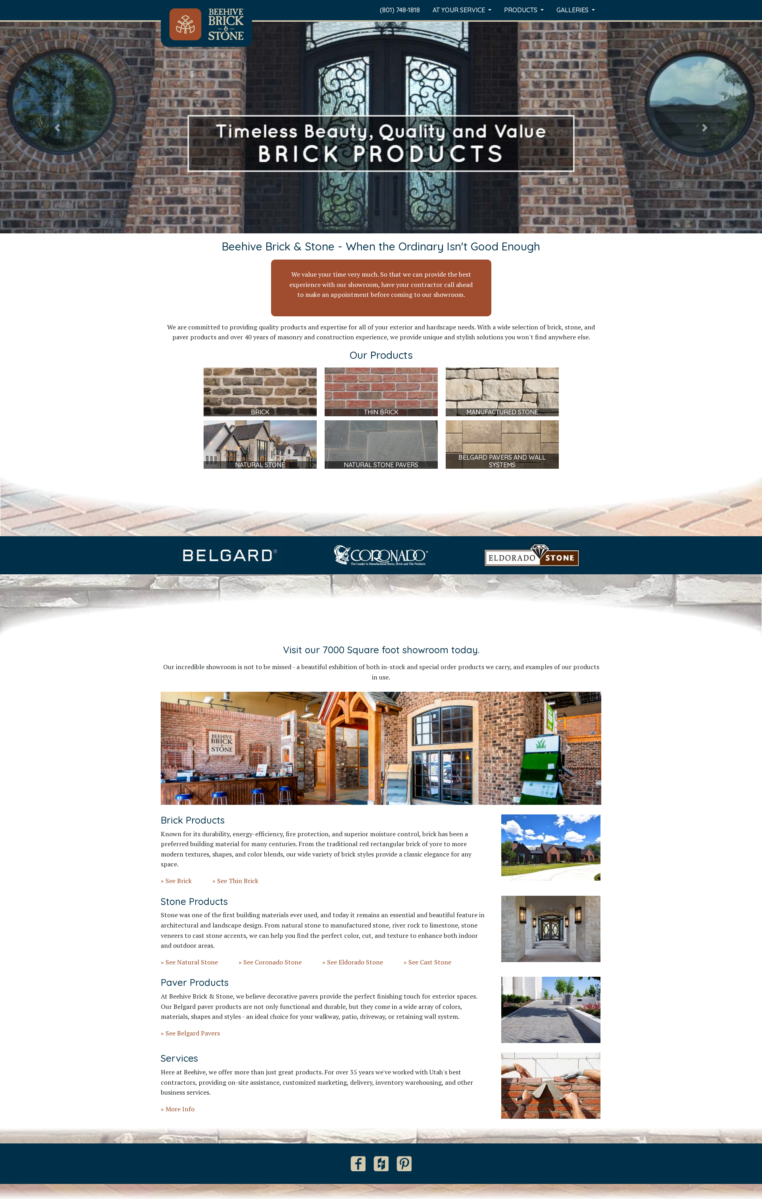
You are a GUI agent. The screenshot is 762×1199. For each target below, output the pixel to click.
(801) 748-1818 (400, 10)
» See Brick (176, 880)
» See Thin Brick (235, 880)
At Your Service (460, 10)
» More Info (177, 1109)
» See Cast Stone (427, 962)
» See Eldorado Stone (352, 962)
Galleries (573, 10)
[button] (57, 127)
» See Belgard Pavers (190, 1033)
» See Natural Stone (189, 962)
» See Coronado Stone (270, 962)
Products (521, 10)
